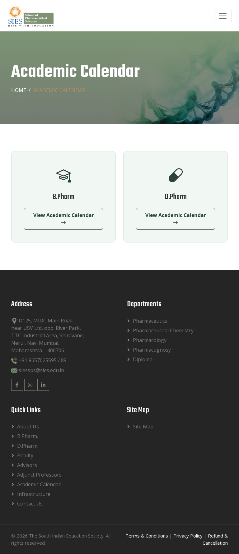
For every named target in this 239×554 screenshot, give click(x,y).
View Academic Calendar (63, 215)
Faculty (25, 455)
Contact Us (30, 503)
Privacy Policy (188, 536)
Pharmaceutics (150, 320)
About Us (28, 426)
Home (18, 90)
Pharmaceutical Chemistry (163, 330)
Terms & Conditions (146, 536)
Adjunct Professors (39, 474)
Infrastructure (33, 494)
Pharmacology (149, 340)
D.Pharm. (27, 445)
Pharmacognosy (152, 349)
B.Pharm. (27, 436)
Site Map (143, 426)
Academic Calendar (39, 484)
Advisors (27, 465)
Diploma (142, 359)
